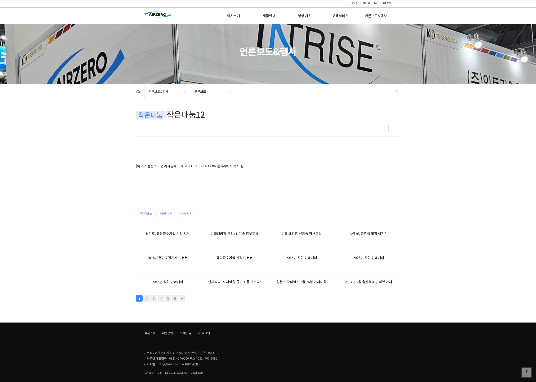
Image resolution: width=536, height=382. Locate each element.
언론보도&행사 (376, 15)
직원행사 (186, 213)
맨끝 (182, 298)
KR (357, 3)
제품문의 (167, 333)
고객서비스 (340, 15)
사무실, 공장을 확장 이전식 (369, 233)
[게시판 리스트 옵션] (395, 128)
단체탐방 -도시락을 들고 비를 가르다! (234, 281)
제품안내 (269, 15)
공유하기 (394, 91)
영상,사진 (305, 15)
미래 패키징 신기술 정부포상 (301, 233)
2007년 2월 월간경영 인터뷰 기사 (368, 281)
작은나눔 (166, 213)
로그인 (205, 333)
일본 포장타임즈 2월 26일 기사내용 (301, 281)
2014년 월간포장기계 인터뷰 (167, 257)
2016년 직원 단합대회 (301, 257)
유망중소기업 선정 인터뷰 (234, 257)
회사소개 (233, 15)
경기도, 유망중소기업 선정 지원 (168, 233)
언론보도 (146, 213)
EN (368, 3)
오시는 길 (185, 333)
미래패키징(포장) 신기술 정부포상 (234, 233)
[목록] (386, 128)
